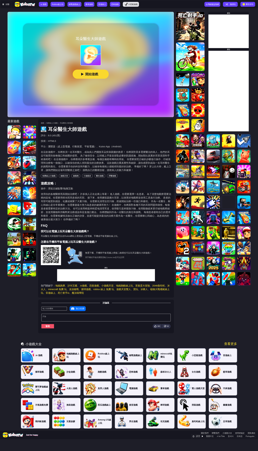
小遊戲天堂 (107, 285)
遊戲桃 (76, 176)
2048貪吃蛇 (158, 285)
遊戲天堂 (64, 176)
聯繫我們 (215, 433)
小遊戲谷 (87, 176)
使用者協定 (240, 433)
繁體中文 (210, 436)
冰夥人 (144, 289)
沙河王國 (72, 285)
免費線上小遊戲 (52, 123)
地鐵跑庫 (60, 285)
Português (250, 436)
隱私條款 (251, 433)
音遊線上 (50, 293)
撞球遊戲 (86, 289)
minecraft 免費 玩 (57, 289)
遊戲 (42, 123)
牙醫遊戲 (112, 176)
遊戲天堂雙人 (123, 289)
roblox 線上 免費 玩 (103, 289)
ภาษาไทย (221, 436)
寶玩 (135, 289)
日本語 (239, 436)
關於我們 (205, 433)
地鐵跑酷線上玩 (124, 285)
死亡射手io (63, 293)
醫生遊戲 (100, 176)
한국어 (231, 436)
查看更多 (230, 343)
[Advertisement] (106, 275)
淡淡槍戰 (74, 289)
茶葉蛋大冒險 (142, 285)
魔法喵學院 (78, 293)
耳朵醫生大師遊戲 (66, 123)
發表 (48, 326)
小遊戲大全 (227, 433)
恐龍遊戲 (94, 285)
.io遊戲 (83, 285)
